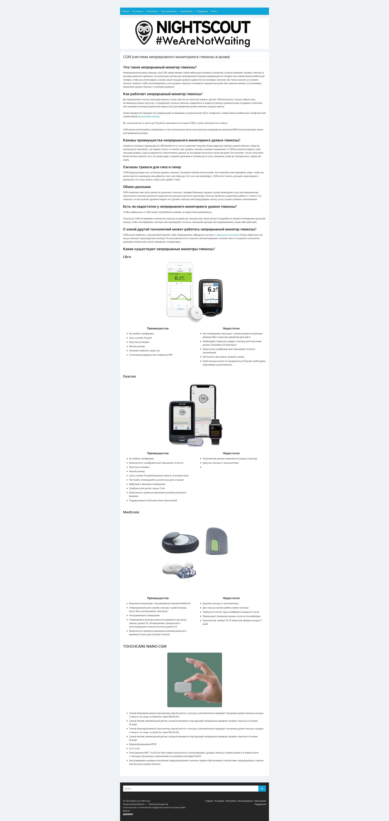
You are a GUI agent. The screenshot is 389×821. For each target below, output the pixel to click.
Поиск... (214, 11)
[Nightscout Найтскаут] (194, 33)
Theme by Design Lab (158, 804)
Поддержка (202, 11)
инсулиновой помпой (148, 116)
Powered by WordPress (134, 804)
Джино (126, 810)
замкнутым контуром (228, 234)
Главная (125, 11)
